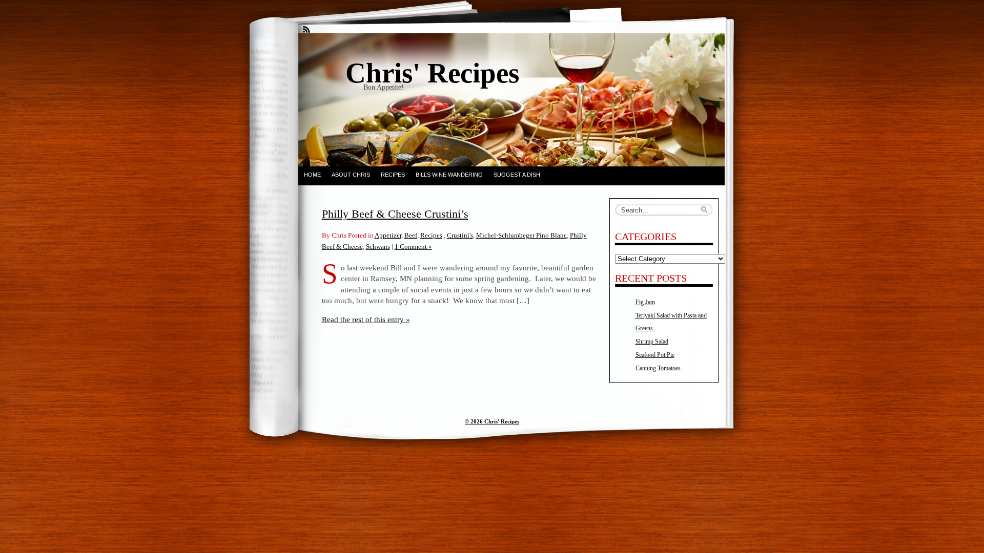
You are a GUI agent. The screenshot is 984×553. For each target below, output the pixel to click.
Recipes (393, 175)
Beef (410, 235)
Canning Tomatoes (658, 368)
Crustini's (460, 235)
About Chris (351, 175)
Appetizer (388, 235)
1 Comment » (413, 246)
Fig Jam (645, 302)
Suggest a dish (517, 175)
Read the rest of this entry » (366, 319)
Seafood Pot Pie (655, 354)
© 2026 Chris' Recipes (492, 421)
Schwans (378, 246)
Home (312, 175)
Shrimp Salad (652, 341)
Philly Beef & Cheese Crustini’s (395, 213)
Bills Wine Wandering (449, 175)
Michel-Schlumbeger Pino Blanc (521, 235)
